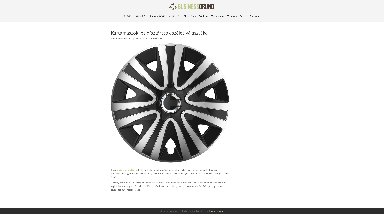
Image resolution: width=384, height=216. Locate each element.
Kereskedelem (156, 38)
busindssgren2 (125, 38)
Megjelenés (174, 16)
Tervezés (232, 16)
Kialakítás (141, 16)
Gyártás (128, 16)
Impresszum (217, 211)
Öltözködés (190, 16)
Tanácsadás (217, 16)
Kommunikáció (157, 16)
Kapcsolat (254, 16)
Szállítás (203, 16)
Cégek (243, 16)
